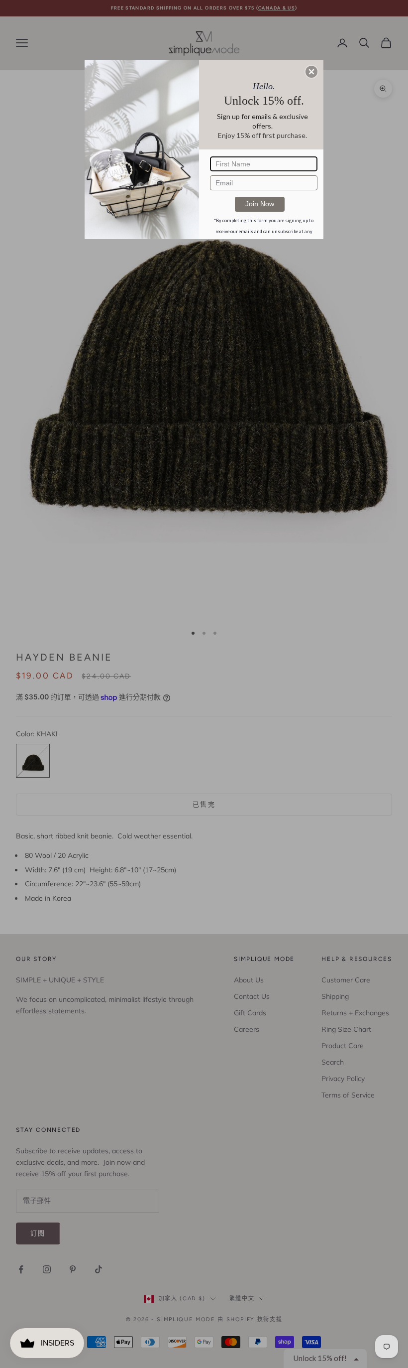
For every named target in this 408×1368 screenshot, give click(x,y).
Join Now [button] (259, 204)
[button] (311, 72)
